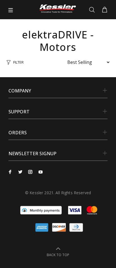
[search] (93, 10)
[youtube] (40, 172)
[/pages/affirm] (41, 210)
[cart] (104, 10)
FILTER (18, 62)
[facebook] (10, 172)
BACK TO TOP (58, 254)
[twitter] (20, 172)
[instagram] (30, 172)
